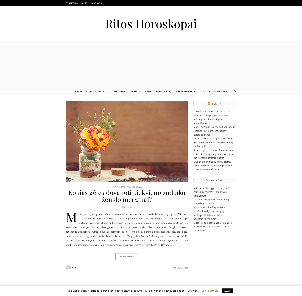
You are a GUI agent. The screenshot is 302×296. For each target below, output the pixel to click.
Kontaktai (96, 3)
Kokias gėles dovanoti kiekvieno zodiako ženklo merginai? (126, 195)
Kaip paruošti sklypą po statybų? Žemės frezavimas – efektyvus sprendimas (211, 191)
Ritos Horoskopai (151, 23)
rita (74, 267)
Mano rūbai (216, 180)
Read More (127, 256)
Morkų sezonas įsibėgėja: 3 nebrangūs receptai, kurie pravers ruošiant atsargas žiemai (214, 130)
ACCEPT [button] (228, 290)
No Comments (180, 267)
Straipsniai (72, 3)
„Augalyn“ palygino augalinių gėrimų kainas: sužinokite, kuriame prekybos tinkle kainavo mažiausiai (212, 165)
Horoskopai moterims (125, 91)
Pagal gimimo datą (158, 91)
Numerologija (185, 91)
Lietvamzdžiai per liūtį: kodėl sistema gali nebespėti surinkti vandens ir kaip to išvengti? (213, 142)
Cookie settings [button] (210, 290)
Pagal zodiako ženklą (89, 91)
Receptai (216, 104)
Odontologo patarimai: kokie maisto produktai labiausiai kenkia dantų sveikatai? (212, 226)
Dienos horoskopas (214, 91)
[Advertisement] (151, 64)
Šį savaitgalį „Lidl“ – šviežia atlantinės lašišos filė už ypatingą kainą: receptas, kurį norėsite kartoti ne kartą (214, 153)
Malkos (85, 3)
